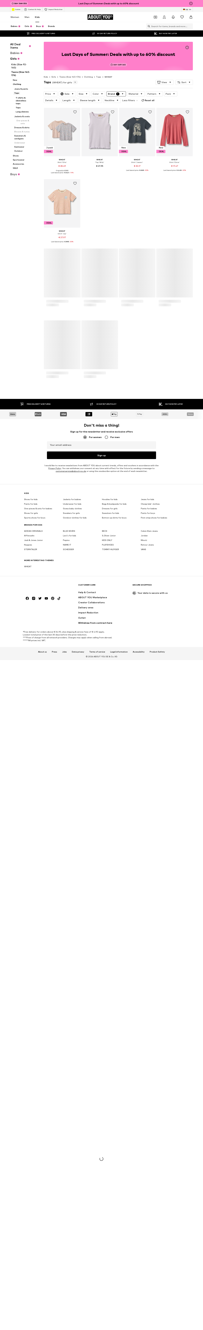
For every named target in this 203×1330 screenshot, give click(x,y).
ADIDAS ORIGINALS (33, 1138)
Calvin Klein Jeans (149, 1138)
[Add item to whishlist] (75, 112)
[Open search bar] (148, 26)
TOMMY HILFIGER (110, 1156)
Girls (53, 77)
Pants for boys (148, 1120)
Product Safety (157, 1258)
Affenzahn (29, 1142)
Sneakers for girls (71, 1120)
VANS (143, 1156)
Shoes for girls (31, 1120)
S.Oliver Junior (109, 1142)
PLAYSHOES (108, 1151)
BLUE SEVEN (69, 1138)
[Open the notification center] (173, 17)
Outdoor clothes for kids (75, 1124)
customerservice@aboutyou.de (71, 1078)
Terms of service (97, 1258)
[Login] (164, 17)
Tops (98, 77)
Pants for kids (30, 1110)
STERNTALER (30, 1156)
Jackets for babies (72, 1106)
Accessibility (139, 1258)
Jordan (144, 1142)
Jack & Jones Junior (33, 1147)
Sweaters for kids (110, 1120)
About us (42, 1258)
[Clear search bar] (190, 26)
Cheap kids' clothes (150, 1110)
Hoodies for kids (110, 1106)
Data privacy (78, 1258)
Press (54, 1258)
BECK (104, 1138)
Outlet (17, 9)
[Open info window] (191, 3)
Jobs (64, 1258)
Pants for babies (149, 1115)
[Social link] (27, 1205)
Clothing (88, 77)
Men (27, 17)
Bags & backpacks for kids (114, 1110)
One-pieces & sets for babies (38, 1115)
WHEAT (108, 77)
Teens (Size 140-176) (70, 77)
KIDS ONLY (107, 1147)
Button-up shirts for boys (114, 1124)
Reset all (149, 100)
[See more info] (62, 175)
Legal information (119, 1258)
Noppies (28, 1151)
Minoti (144, 1147)
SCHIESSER (68, 1156)
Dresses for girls (110, 1115)
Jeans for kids (147, 1106)
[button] (165, 82)
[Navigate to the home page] (41, 1193)
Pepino (66, 1147)
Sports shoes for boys (34, 1124)
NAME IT (67, 1151)
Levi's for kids (69, 1142)
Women (14, 17)
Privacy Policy (54, 1075)
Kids (37, 17)
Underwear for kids (72, 1110)
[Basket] (191, 17)
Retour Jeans (147, 1151)
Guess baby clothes (72, 1115)
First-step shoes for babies (154, 1124)
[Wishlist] (182, 17)
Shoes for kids (31, 1106)
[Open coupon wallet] (155, 17)
